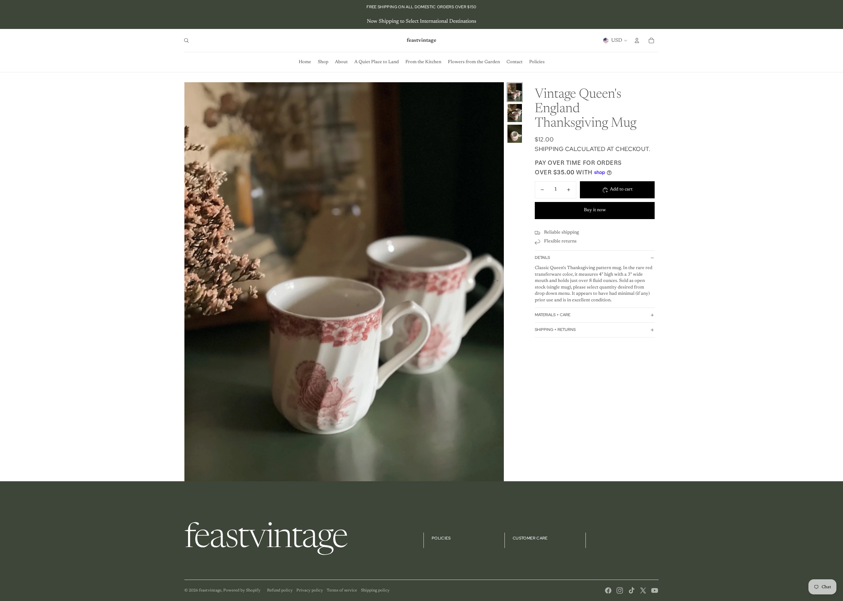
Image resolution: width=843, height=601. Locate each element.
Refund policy (280, 590)
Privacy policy (309, 590)
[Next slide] (498, 282)
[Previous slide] (189, 282)
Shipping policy (375, 590)
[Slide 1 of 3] (514, 92)
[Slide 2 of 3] (514, 113)
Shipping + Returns (555, 330)
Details (542, 258)
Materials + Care (552, 315)
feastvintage (210, 590)
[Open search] (186, 40)
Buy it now (595, 210)
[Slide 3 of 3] (514, 134)
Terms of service (342, 590)
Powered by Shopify (241, 590)
